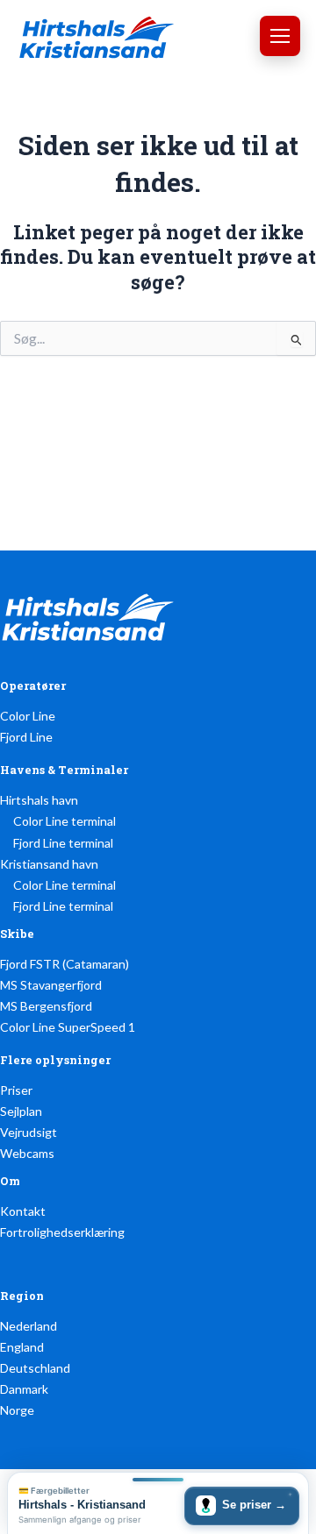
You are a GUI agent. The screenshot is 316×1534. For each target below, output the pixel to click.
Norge (17, 1410)
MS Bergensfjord (46, 1005)
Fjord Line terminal (63, 842)
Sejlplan (21, 1111)
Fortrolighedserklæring (62, 1232)
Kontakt (23, 1211)
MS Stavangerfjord (51, 984)
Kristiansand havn (49, 863)
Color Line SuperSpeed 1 (67, 1026)
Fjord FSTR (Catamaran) (64, 963)
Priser (16, 1090)
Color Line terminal (64, 820)
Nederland (28, 1325)
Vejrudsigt (28, 1132)
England (22, 1346)
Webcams (27, 1153)
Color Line (27, 715)
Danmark (24, 1388)
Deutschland (35, 1367)
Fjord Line (26, 736)
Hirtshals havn (39, 799)
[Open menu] (280, 36)
